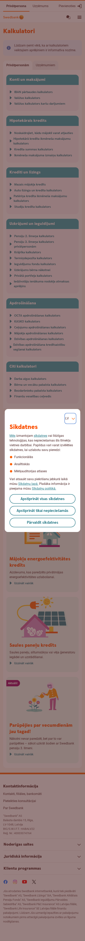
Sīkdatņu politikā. (44, 488)
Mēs (12, 436)
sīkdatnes (40, 436)
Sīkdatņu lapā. (28, 484)
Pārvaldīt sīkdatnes (42, 522)
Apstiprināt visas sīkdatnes (43, 499)
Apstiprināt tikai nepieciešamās (42, 510)
